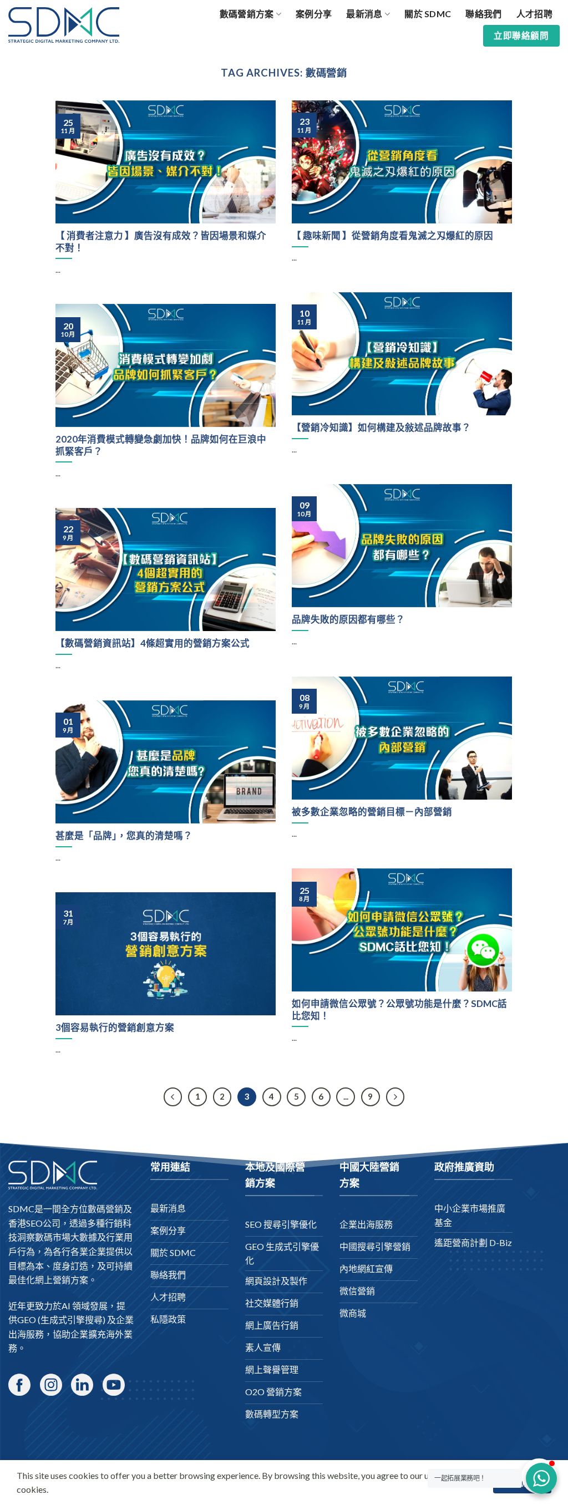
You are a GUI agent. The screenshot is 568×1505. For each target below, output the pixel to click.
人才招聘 (534, 13)
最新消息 (364, 13)
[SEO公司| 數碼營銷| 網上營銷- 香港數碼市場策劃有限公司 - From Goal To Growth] (63, 25)
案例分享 (314, 13)
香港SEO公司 (34, 1223)
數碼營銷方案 (247, 13)
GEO (26, 1319)
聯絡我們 (483, 13)
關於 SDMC (427, 13)
